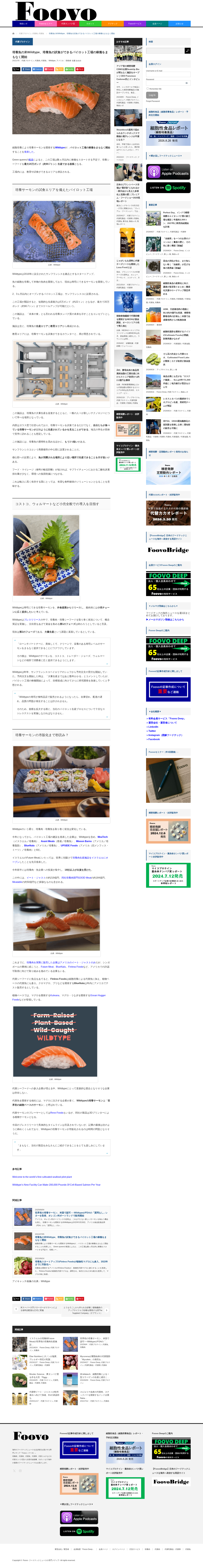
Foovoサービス (134, 24)
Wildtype (52, 61)
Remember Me (155, 89)
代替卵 (162, 437)
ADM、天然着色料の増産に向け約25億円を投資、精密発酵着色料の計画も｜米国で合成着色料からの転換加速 (177, 314)
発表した (29, 152)
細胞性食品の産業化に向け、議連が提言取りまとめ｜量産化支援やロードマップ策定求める (176, 288)
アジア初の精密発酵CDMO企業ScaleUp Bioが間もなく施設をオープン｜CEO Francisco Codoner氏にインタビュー (128, 74)
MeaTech (103, 837)
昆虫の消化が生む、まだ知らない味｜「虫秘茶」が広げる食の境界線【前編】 (176, 264)
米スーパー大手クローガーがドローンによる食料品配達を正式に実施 (39, 1308)
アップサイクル (133, 397)
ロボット (90, 24)
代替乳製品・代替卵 (42, 1365)
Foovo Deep (45, 1348)
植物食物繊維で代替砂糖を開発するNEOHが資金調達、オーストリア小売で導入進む (128, 321)
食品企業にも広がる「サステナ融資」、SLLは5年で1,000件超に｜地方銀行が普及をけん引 (176, 381)
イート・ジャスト (36, 877)
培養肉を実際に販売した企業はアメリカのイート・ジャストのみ (61, 962)
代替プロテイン (28, 61)
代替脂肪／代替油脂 (182, 344)
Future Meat (47, 967)
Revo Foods (56, 1112)
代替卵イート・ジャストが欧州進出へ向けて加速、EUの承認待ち (44, 1395)
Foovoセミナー (45, 24)
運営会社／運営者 (62, 1549)
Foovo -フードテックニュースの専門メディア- (41, 1560)
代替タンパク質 (68, 24)
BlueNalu (61, 967)
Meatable (17, 882)
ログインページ (118, 1549)
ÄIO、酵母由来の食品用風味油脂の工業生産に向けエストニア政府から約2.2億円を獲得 (128, 375)
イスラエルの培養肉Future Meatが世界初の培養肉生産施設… (43, 1341)
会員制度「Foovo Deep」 (84, 1549)
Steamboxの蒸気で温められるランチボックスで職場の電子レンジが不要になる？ (128, 134)
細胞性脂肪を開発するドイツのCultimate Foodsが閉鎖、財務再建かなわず (176, 335)
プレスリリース (32, 619)
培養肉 (36, 1350)
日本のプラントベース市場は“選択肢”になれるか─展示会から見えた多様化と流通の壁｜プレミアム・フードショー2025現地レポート (128, 192)
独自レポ (23, 24)
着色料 (159, 325)
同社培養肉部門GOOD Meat (76, 877)
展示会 (125, 221)
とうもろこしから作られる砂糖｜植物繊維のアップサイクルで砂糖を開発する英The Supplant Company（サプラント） (83, 1310)
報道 (31, 159)
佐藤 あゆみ (76, 61)
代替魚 (44, 61)
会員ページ (157, 24)
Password (150, 79)
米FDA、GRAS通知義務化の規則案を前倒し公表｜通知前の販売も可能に (176, 424)
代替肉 (37, 61)
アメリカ (60, 61)
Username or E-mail (154, 71)
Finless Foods (75, 967)
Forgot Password (153, 101)
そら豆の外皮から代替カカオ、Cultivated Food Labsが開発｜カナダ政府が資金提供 (176, 359)
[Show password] (187, 83)
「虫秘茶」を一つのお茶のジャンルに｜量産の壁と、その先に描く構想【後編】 (176, 242)
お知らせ (179, 24)
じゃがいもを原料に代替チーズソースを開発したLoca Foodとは (128, 264)
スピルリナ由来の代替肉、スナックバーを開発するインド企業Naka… (94, 1395)
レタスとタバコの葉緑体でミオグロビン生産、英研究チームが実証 (176, 402)
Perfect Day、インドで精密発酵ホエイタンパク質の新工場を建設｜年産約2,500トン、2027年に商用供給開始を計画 (176, 219)
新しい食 (167, 254)
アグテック (113, 24)
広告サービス (134, 1549)
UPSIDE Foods (69, 845)
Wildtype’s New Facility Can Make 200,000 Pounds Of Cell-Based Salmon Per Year (56, 1185)
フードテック (131, 157)
